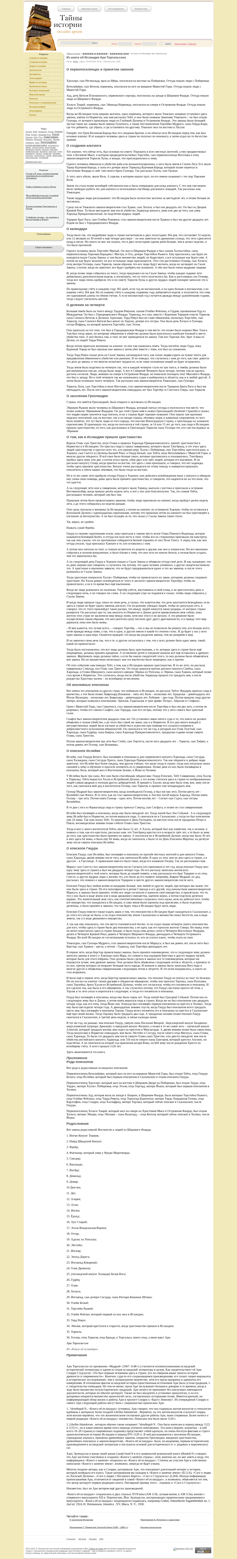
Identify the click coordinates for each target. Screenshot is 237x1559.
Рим (35, 137)
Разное (32, 115)
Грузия (51, 132)
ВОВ (35, 132)
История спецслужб (39, 90)
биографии (49, 142)
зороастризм (38, 147)
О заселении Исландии (81, 1520)
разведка (47, 153)
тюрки (48, 155)
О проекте (71, 1539)
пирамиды (30, 153)
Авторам (82, 1539)
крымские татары (33, 149)
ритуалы (29, 155)
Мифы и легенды (38, 82)
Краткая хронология (151, 1527)
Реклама (93, 1539)
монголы (52, 151)
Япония (56, 139)
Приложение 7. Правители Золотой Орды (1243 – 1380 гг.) (99, 1527)
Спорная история (38, 62)
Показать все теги (34, 162)
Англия (29, 132)
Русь (41, 137)
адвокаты (30, 143)
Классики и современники (42, 103)
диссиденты (53, 145)
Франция (38, 139)
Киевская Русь (44, 135)
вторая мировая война (36, 145)
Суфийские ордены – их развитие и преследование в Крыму (42, 218)
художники (43, 158)
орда (60, 151)
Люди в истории (37, 66)
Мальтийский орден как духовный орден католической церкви (42, 196)
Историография (37, 107)
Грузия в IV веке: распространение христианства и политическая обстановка (42, 175)
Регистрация (180, 44)
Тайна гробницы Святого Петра (41, 187)
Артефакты (35, 74)
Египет (34, 135)
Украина (29, 139)
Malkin (75, 62)
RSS (101, 1539)
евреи (28, 147)
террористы (39, 155)
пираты (39, 153)
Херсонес (47, 139)
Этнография (35, 78)
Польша (29, 137)
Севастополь (51, 137)
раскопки (56, 153)
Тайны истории (96, 1549)
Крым (55, 134)
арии (37, 143)
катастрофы (50, 147)
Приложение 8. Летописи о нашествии (160, 1520)
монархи (44, 151)
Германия (42, 132)
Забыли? (192, 44)
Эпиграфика (35, 111)
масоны (45, 149)
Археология (35, 70)
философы (57, 155)
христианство (32, 158)
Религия (33, 99)
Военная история (38, 86)
